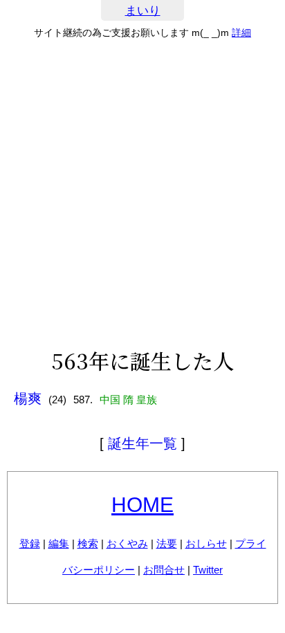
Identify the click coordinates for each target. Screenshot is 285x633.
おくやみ (127, 543)
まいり (142, 10)
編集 (58, 543)
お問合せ (164, 570)
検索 (87, 543)
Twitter (208, 570)
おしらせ (206, 543)
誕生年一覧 (142, 443)
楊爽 (28, 398)
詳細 (241, 32)
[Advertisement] (142, 193)
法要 (166, 543)
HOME (142, 504)
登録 (29, 543)
